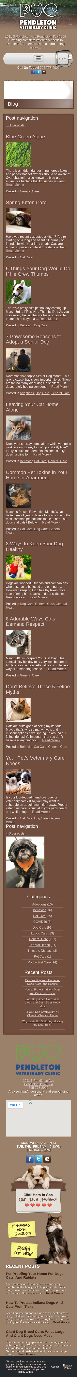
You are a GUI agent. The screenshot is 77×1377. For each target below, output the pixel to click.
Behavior (26, 325)
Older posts (15, 125)
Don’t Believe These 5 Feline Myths (38, 689)
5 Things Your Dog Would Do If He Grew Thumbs (38, 271)
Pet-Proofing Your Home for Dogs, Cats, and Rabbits (35, 1276)
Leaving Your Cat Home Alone (32, 407)
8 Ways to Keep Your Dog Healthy (34, 546)
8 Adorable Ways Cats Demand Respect (30, 621)
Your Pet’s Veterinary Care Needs (35, 760)
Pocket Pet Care (39, 962)
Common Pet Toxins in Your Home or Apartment (36, 475)
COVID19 (40, 921)
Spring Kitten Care (26, 202)
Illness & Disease (40, 950)
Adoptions (27, 393)
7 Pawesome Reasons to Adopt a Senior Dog (33, 339)
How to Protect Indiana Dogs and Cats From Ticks (34, 1305)
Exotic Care (39, 933)
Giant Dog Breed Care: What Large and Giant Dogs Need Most (42, 1002)
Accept (55, 1366)
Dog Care (41, 325)
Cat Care (26, 257)
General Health (39, 945)
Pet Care (40, 956)
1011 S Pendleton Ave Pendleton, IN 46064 (35, 36)
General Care (29, 191)
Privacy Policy (67, 1367)
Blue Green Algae (25, 136)
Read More (15, 184)
